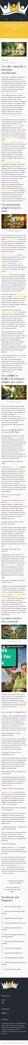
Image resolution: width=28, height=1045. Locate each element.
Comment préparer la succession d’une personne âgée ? (12, 890)
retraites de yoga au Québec (14, 741)
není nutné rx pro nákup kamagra (13, 906)
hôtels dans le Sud (15, 779)
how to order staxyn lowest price (13, 948)
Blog (2, 1002)
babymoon (11, 836)
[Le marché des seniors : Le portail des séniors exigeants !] (14, 8)
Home (9, 33)
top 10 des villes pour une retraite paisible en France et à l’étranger (12, 800)
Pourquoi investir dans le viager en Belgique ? (16, 882)
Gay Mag (22, 847)
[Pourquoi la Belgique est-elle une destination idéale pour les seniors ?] (14, 49)
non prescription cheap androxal (13, 969)
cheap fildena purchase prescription (14, 918)
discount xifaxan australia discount (13, 953)
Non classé (15, 33)
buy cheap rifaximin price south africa (14, 957)
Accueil (3, 1000)
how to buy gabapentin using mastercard (15, 923)
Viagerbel (3, 1013)
